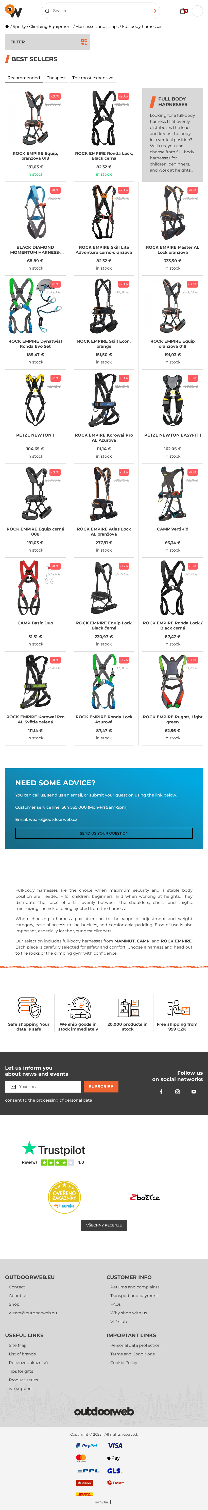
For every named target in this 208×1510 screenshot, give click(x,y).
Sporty (19, 26)
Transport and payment (134, 1295)
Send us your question (104, 833)
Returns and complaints (135, 1287)
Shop (14, 1304)
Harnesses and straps (97, 26)
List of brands (22, 1354)
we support (20, 1388)
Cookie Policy (123, 1362)
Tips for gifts (21, 1371)
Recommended (24, 77)
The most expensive (92, 77)
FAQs (115, 1304)
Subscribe (101, 1087)
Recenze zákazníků (28, 1362)
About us (18, 1295)
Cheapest (56, 77)
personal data (78, 1100)
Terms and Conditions (132, 1354)
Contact (17, 1287)
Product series (23, 1380)
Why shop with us (128, 1312)
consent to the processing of (48, 1100)
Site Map (18, 1345)
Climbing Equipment (50, 26)
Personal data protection (135, 1345)
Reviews (30, 1162)
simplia (101, 1502)
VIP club (118, 1321)
